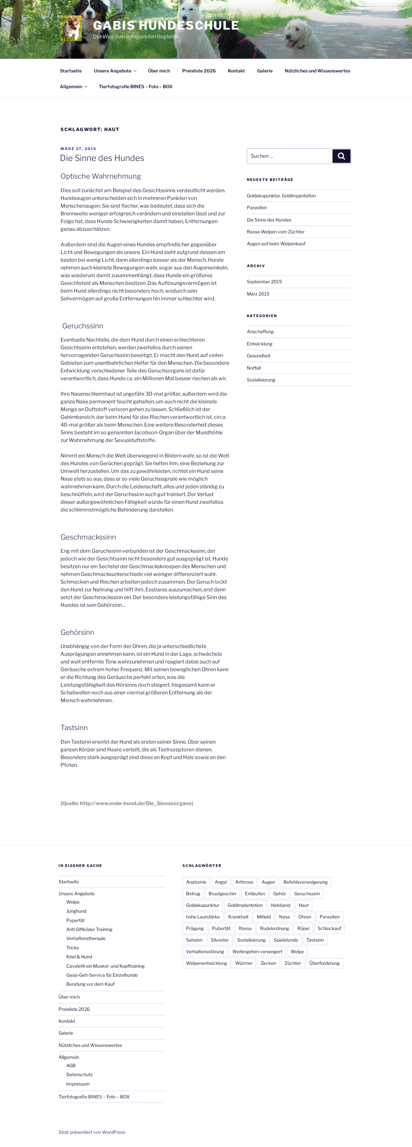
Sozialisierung (261, 379)
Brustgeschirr (223, 893)
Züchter (293, 963)
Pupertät (75, 920)
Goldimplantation (245, 905)
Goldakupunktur (202, 905)
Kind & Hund (79, 956)
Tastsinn (315, 940)
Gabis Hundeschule (166, 25)
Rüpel (303, 928)
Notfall (254, 368)
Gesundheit (258, 355)
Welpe (73, 902)
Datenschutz (79, 1074)
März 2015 (258, 293)
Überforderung (324, 963)
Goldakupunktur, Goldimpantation (281, 195)
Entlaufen (255, 893)
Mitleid (264, 916)
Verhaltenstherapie (86, 938)
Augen (268, 882)
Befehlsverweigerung (306, 882)
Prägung (195, 928)
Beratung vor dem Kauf (90, 984)
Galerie (265, 70)
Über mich (159, 70)
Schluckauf (329, 928)
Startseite (71, 70)
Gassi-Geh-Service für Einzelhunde (102, 975)
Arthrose (244, 882)
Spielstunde (286, 940)
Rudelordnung (274, 928)
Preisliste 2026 (199, 70)
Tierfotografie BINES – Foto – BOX (136, 86)
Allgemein (71, 86)
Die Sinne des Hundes (102, 158)
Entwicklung (259, 343)
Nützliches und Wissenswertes (317, 70)
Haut (304, 905)
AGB (71, 1065)
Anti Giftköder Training (89, 929)
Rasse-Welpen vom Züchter (275, 231)
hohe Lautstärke (203, 916)
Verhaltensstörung (205, 951)
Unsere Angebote (112, 70)
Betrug (193, 893)
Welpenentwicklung (206, 963)
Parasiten (257, 207)
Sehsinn (194, 940)
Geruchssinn (307, 893)
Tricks (72, 947)
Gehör (279, 893)
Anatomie (196, 882)
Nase (284, 916)
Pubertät (221, 928)
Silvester (220, 940)
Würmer (243, 963)
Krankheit (238, 916)
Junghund (76, 911)
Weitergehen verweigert (257, 951)
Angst (221, 882)
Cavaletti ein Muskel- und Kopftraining (105, 966)
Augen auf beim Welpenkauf (276, 243)
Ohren (304, 916)
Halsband (280, 905)
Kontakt (236, 70)
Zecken (268, 963)
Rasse (245, 928)
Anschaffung (260, 331)
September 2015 (264, 281)
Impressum (78, 1083)
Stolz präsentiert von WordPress (92, 1132)
